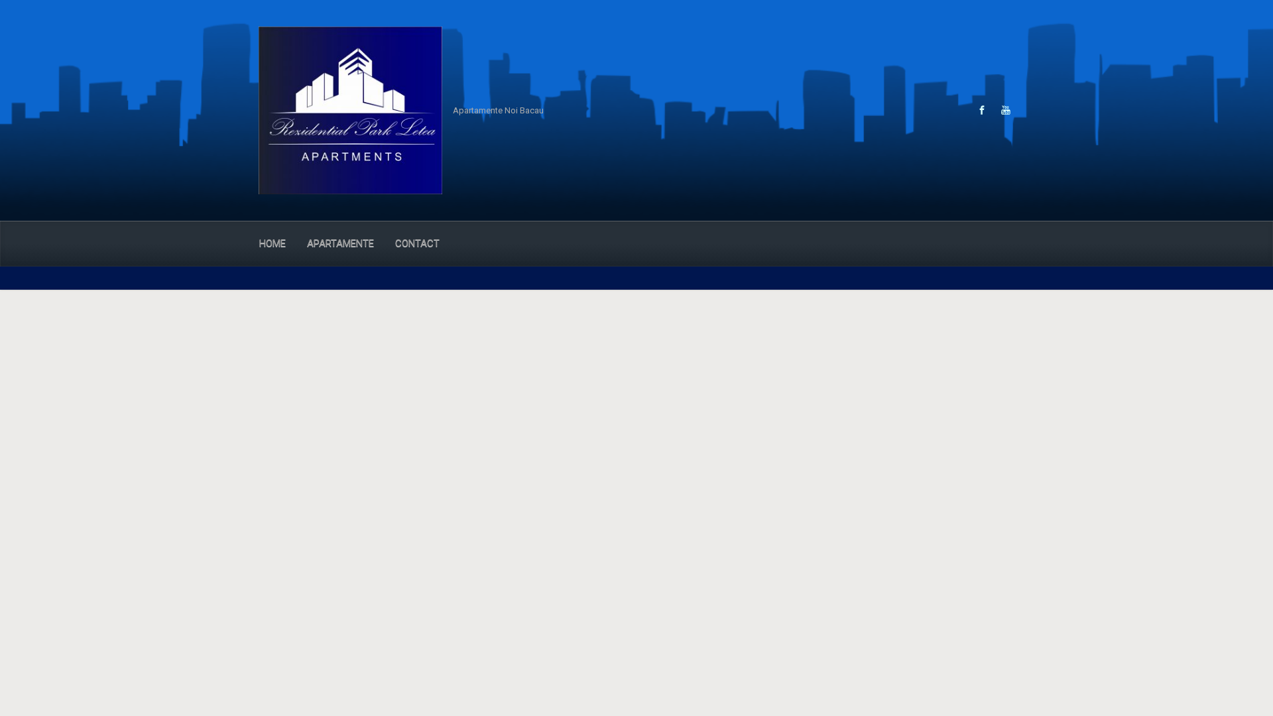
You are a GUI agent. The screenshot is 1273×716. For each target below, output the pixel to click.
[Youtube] (1004, 110)
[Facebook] (982, 110)
